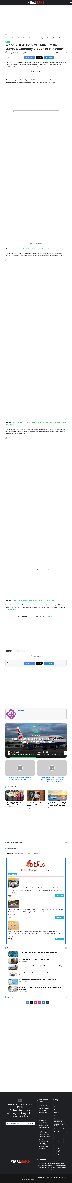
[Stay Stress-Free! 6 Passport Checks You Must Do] (13, 961)
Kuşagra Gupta (12, 53)
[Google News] (36, 656)
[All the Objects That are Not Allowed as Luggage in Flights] (36, 795)
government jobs (58, 1121)
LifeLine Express (23, 651)
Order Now (13, 874)
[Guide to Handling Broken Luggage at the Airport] (14, 795)
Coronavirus (57, 1107)
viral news (56, 1145)
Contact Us (62, 1177)
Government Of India (59, 1129)
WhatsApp (51, 617)
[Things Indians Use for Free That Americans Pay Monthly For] (13, 954)
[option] (36, 740)
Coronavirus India (58, 1110)
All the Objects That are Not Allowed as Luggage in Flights (36, 803)
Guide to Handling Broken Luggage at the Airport (13, 803)
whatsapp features (58, 1151)
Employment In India (59, 1115)
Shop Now (59, 896)
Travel (14, 38)
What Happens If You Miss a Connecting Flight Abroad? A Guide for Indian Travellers (57, 803)
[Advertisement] (36, 19)
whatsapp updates (58, 1154)
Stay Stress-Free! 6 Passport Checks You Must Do (36, 740)
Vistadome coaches (11, 609)
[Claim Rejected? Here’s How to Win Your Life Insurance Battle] (13, 982)
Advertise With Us (52, 1177)
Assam (14, 651)
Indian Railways (58, 1136)
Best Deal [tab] (10, 853)
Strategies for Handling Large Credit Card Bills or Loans (37, 973)
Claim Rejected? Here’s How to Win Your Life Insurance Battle (38, 980)
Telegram (60, 617)
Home (9, 38)
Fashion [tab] (28, 854)
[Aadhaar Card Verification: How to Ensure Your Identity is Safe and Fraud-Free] (13, 989)
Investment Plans (58, 1139)
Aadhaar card (57, 1104)
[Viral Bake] (36, 2)
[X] (21, 714)
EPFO (55, 1118)
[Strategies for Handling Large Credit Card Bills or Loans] (13, 974)
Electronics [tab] (19, 854)
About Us (41, 1177)
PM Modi (56, 1142)
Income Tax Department (57, 1132)
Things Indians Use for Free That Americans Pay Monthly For (38, 952)
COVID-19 (56, 1112)
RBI (62, 1142)
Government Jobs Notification (58, 1125)
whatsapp (56, 1148)
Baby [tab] (36, 854)
